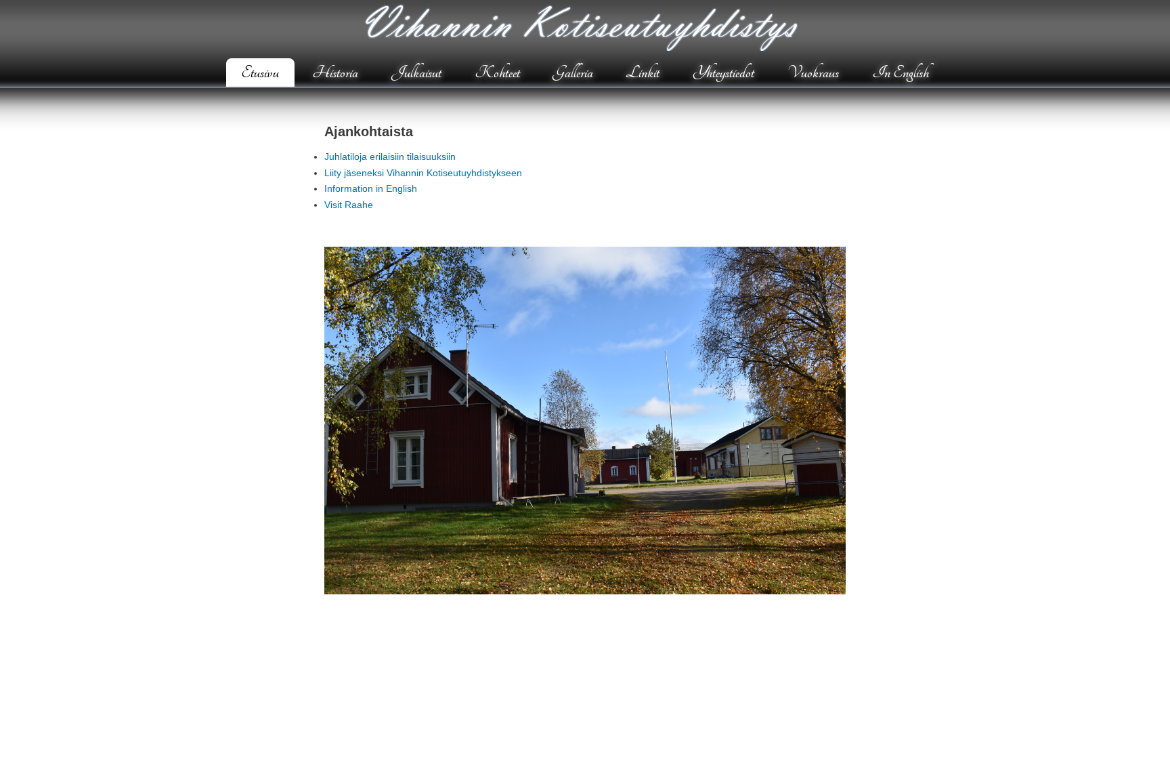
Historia (335, 72)
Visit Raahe (348, 204)
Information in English (370, 188)
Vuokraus (813, 72)
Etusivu (260, 72)
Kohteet (497, 72)
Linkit (642, 72)
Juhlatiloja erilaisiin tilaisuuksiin (390, 156)
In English (900, 72)
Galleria (573, 72)
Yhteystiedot (723, 72)
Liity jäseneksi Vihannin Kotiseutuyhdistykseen (423, 172)
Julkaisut (416, 72)
